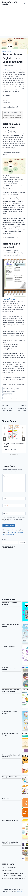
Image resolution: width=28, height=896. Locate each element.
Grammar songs (7, 870)
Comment (6, 476)
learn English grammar (9, 391)
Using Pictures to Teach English (20, 408)
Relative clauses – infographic (12, 115)
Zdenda (6, 65)
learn (17, 388)
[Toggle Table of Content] (19, 112)
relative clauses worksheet (10, 398)
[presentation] (14, 433)
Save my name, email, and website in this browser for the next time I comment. (14, 519)
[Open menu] (24, 3)
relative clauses (7, 394)
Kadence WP (21, 891)
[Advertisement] (14, 21)
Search (4, 539)
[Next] (23, 439)
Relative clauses (7, 70)
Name (5, 498)
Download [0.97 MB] (8, 299)
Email (5, 506)
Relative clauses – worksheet (13, 117)
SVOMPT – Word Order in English (7, 408)
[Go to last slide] (4, 439)
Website (5, 513)
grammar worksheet (8, 388)
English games (6, 51)
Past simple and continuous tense (12, 873)
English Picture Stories (9, 867)
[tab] (10, 454)
